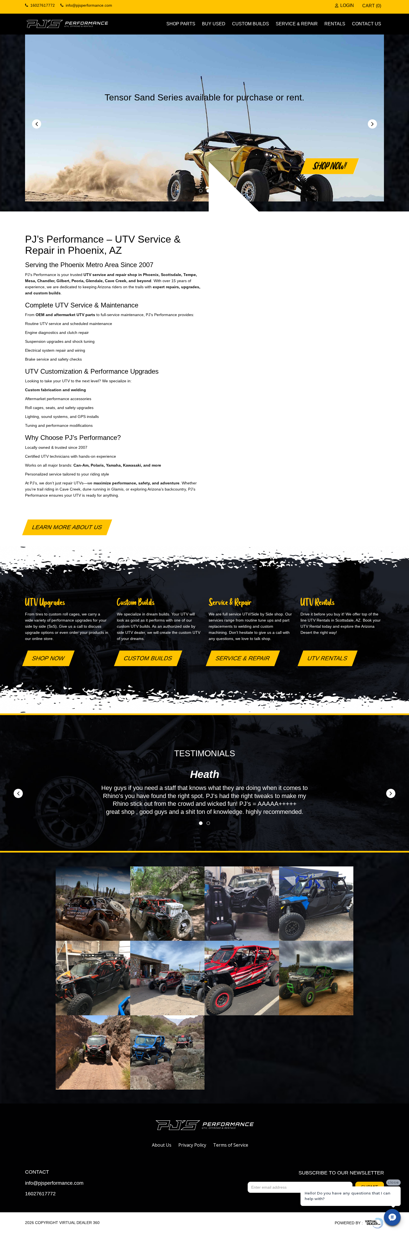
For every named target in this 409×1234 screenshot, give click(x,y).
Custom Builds (250, 23)
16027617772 (40, 1193)
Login (347, 5)
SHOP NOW (48, 658)
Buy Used (213, 23)
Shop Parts (180, 23)
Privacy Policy (192, 1145)
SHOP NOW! (330, 165)
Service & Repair (297, 23)
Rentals (334, 23)
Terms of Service (230, 1145)
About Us (161, 1145)
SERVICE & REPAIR (243, 658)
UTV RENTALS (328, 658)
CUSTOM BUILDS (148, 658)
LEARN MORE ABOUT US (67, 527)
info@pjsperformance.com (54, 1183)
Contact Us (366, 23)
